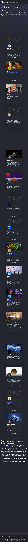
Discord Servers (8, 446)
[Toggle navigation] (25, 2)
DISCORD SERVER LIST (11, 2)
